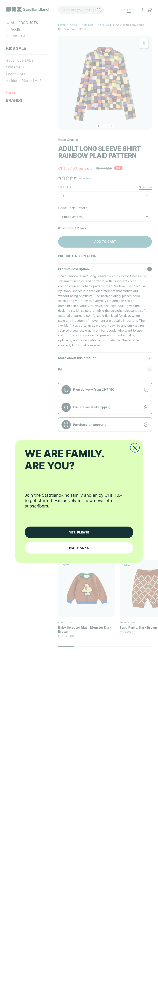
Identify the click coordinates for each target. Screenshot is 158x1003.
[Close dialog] (135, 447)
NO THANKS (79, 548)
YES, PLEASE (79, 532)
